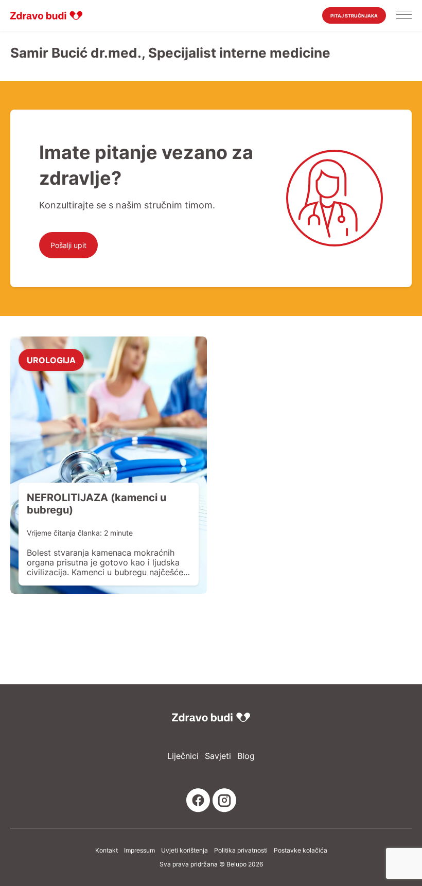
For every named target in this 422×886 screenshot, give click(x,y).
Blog (246, 756)
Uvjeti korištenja (184, 850)
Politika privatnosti (241, 850)
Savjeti (218, 756)
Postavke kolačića (300, 850)
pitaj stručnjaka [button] (354, 15)
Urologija (51, 359)
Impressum (139, 850)
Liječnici (183, 756)
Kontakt (106, 850)
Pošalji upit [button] (68, 245)
